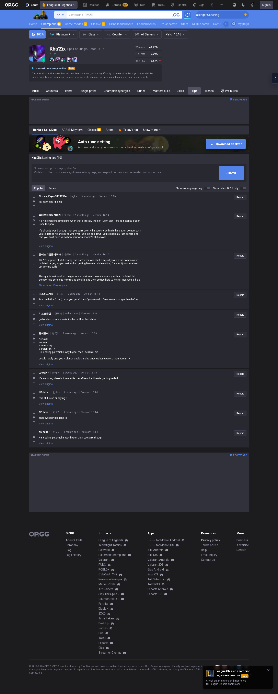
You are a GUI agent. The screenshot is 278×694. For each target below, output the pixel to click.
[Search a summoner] (176, 15)
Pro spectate (168, 24)
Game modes (75, 24)
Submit (231, 173)
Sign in (266, 5)
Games (103, 628)
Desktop (104, 623)
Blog (68, 550)
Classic (97, 24)
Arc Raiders (106, 589)
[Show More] (234, 5)
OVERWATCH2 (108, 574)
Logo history (73, 554)
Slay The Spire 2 (109, 594)
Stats (184, 24)
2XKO (102, 613)
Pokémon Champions (112, 554)
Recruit (241, 550)
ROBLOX (104, 569)
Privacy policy (210, 540)
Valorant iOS (156, 564)
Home (33, 24)
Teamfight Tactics (110, 545)
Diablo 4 (104, 608)
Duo (101, 633)
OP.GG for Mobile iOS (161, 545)
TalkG (102, 638)
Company (72, 545)
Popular (38, 188)
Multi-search (200, 24)
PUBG (102, 564)
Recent (53, 188)
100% (40, 34)
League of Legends (59, 5)
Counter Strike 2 (109, 598)
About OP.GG (74, 540)
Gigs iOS (153, 574)
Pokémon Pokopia (110, 579)
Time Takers (107, 618)
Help (204, 550)
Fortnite (103, 603)
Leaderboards (146, 24)
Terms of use (209, 545)
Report (240, 197)
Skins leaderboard (121, 24)
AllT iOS (153, 554)
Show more (45, 285)
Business (242, 540)
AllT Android (155, 550)
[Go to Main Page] (11, 5)
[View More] (221, 5)
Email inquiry (209, 554)
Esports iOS (155, 594)
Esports (103, 642)
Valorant (104, 559)
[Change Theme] (243, 5)
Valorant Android (158, 559)
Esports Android (158, 589)
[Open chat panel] (275, 78)
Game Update (222, 24)
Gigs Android (156, 569)
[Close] (268, 670)
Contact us (208, 559)
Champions (50, 24)
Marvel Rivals (107, 584)
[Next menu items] (226, 24)
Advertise (242, 545)
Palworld (104, 550)
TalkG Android (156, 579)
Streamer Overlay (110, 652)
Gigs (101, 647)
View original (46, 246)
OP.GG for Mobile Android (164, 540)
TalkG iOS (154, 584)
